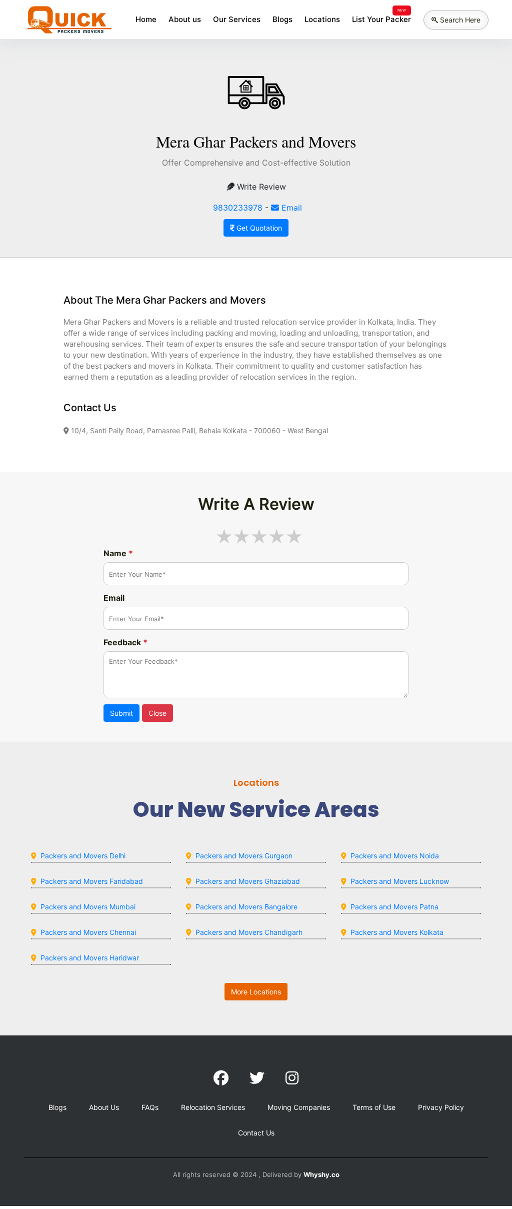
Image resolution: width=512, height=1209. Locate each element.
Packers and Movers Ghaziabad (248, 881)
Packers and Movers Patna (394, 906)
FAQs (150, 1107)
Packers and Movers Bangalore (247, 906)
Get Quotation (258, 228)
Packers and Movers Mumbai (88, 906)
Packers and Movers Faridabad (91, 881)
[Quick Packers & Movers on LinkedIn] (257, 1078)
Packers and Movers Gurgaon (244, 855)
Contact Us (256, 1132)
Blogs (282, 19)
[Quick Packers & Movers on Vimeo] (292, 1078)
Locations (322, 19)
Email (290, 208)
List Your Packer (381, 19)
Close (157, 713)
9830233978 (237, 208)
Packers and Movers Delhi (83, 855)
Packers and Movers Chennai (88, 932)
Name (118, 553)
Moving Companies (299, 1107)
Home (146, 19)
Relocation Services (213, 1107)
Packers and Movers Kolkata (397, 932)
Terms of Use (374, 1107)
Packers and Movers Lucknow (399, 881)
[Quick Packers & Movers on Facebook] (221, 1078)
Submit (121, 713)
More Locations (256, 991)
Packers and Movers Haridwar (89, 957)
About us (184, 19)
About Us (104, 1107)
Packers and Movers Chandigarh (249, 932)
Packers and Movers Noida (394, 855)
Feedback (126, 642)
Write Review (260, 187)
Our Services (236, 19)
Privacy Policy (441, 1107)
